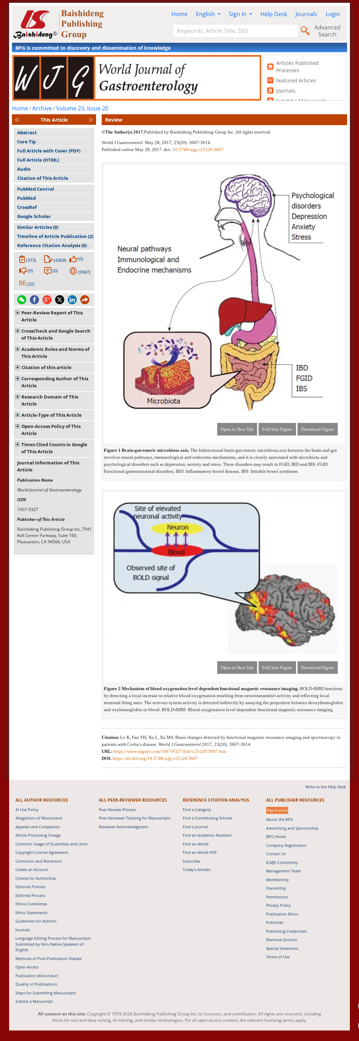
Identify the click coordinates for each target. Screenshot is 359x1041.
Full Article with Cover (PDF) (48, 151)
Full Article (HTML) (38, 160)
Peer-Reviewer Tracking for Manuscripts (134, 818)
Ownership (276, 888)
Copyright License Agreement (41, 852)
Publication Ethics (282, 914)
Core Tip (26, 141)
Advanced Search (327, 31)
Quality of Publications (36, 984)
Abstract (27, 132)
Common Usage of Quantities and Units (51, 843)
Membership (277, 879)
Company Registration (286, 845)
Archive (42, 108)
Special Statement (282, 948)
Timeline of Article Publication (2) (55, 236)
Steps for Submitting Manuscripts (45, 992)
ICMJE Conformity (282, 862)
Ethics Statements (31, 912)
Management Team (283, 870)
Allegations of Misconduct (38, 818)
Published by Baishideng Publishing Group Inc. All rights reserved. (207, 132)
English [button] (206, 14)
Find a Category (197, 809)
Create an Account (31, 869)
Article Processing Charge (38, 835)
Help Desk (273, 14)
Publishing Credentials (286, 931)
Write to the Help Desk (325, 786)
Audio (24, 169)
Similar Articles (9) (37, 227)
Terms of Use (278, 956)
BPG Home (276, 836)
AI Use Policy (27, 809)
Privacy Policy (278, 905)
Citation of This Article (42, 178)
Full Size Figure (277, 429)
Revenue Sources (281, 939)
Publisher (274, 922)
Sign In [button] (238, 14)
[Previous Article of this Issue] (17, 119)
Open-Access (27, 966)
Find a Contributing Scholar (207, 818)
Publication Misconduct (36, 975)
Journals (306, 14)
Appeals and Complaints (37, 826)
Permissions (277, 896)
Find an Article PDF (200, 852)
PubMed (26, 198)
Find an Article (196, 843)
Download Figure (317, 429)
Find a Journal (195, 826)
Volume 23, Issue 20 (82, 108)
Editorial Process (30, 895)
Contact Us (276, 853)
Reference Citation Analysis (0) (52, 245)
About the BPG (279, 819)
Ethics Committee (31, 903)
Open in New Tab (237, 429)
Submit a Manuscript (34, 1001)
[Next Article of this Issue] (90, 119)
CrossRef (27, 207)
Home (179, 14)
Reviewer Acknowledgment (123, 826)
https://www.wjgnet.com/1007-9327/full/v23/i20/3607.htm (170, 751)
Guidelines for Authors (35, 921)
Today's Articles (196, 869)
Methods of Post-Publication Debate (48, 958)
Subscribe (191, 861)
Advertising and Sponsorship (292, 828)
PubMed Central (35, 189)
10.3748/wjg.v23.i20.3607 (197, 149)
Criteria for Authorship (35, 878)
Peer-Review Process (117, 809)
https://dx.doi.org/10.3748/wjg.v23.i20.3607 (155, 758)
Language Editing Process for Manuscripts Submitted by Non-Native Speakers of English (53, 943)
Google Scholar (34, 216)
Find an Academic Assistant (207, 835)
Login (333, 14)
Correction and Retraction (38, 861)
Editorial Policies (30, 886)
